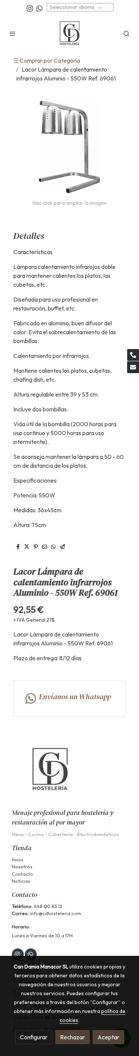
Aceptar (108, 1037)
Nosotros (22, 866)
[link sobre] (69, 774)
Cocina (36, 834)
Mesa (18, 834)
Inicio (17, 859)
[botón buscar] (126, 33)
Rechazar (72, 1037)
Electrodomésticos (98, 834)
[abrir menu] (12, 33)
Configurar (33, 1037)
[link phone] (133, 355)
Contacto (22, 874)
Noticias (21, 881)
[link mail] (133, 367)
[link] (69, 33)
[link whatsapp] (39, 7)
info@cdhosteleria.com (55, 913)
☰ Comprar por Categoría (46, 60)
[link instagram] (30, 7)
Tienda (22, 847)
